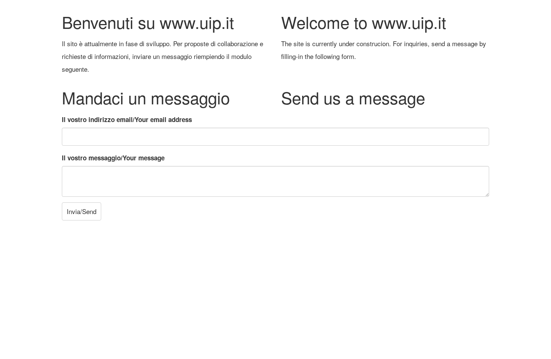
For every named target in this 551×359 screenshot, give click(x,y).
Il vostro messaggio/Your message (113, 157)
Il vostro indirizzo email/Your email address (127, 119)
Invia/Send (81, 211)
